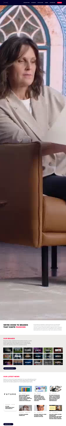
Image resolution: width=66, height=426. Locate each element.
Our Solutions (40, 2)
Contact (59, 2)
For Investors (52, 2)
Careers (46, 2)
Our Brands (33, 2)
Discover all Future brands (9, 368)
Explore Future (26, 2)
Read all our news (8, 424)
